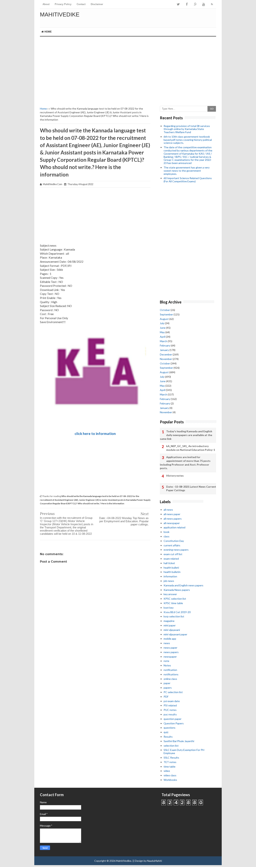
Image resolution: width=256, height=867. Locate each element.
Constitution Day (174, 540)
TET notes (170, 762)
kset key (169, 607)
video (167, 770)
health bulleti (171, 567)
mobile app (170, 638)
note (166, 660)
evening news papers (176, 549)
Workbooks (170, 779)
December (166, 354)
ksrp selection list (174, 616)
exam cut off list (173, 554)
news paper (170, 647)
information (170, 576)
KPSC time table (173, 603)
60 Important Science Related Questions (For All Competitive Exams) (188, 180)
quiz (166, 732)
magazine (169, 620)
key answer (170, 594)
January (164, 350)
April (162, 336)
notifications (171, 674)
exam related (171, 558)
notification (170, 669)
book (166, 531)
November (166, 358)
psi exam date (172, 701)
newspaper (170, 656)
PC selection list (173, 692)
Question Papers (174, 723)
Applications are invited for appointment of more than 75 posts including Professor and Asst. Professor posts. (185, 462)
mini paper (170, 625)
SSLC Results (171, 757)
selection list (171, 745)
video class (170, 775)
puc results (170, 714)
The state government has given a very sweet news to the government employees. (187, 170)
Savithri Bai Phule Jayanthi (179, 741)
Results (168, 736)
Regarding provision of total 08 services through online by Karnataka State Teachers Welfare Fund (187, 129)
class (166, 536)
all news (168, 509)
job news (169, 580)
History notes (175, 475)
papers (168, 687)
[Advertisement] (128, 68)
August (164, 318)
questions (169, 727)
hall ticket (169, 563)
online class (170, 678)
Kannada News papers (177, 589)
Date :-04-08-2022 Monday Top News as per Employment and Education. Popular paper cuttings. (124, 521)
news (167, 643)
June (162, 327)
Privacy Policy (63, 4)
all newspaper (172, 523)
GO (211, 109)
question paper (172, 718)
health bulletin (172, 571)
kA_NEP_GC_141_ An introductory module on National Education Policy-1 (190, 447)
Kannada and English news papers (183, 585)
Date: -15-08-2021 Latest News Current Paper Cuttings (191, 488)
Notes (167, 665)
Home (48, 31)
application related (174, 527)
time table (169, 766)
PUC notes (170, 709)
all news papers (173, 518)
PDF (166, 696)
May (162, 332)
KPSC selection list (175, 598)
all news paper (172, 514)
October (165, 309)
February (165, 345)
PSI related (170, 705)
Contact (81, 4)
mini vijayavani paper (175, 634)
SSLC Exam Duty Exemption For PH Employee (184, 751)
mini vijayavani (172, 629)
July (162, 323)
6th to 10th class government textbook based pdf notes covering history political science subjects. (188, 140)
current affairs (172, 545)
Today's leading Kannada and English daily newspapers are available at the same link (186, 435)
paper (167, 683)
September (166, 314)
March (163, 341)
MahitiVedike (59, 14)
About (46, 4)
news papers (171, 652)
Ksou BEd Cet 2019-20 (177, 612)
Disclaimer (97, 4)
